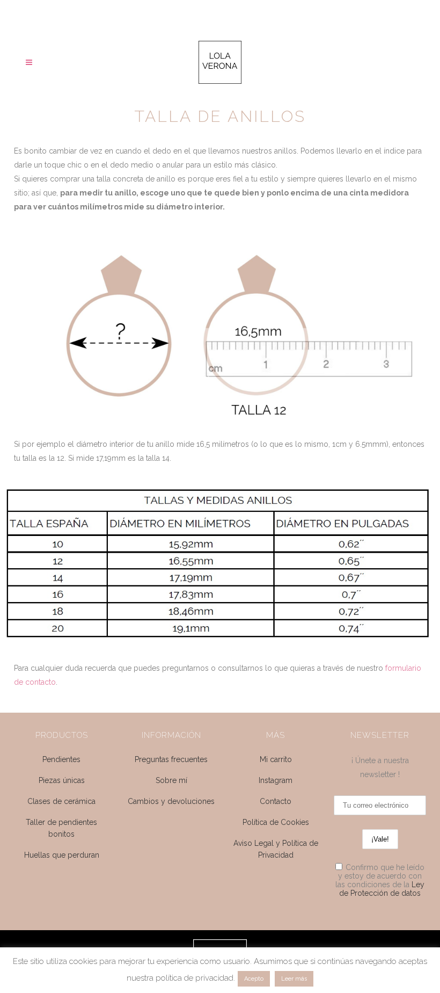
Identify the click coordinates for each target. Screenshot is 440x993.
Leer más (294, 978)
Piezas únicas (62, 780)
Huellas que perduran (61, 855)
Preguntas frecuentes (171, 759)
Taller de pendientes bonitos (61, 828)
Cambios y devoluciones (171, 801)
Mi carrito (276, 759)
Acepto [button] (253, 978)
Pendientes (61, 759)
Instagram (275, 780)
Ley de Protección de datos (381, 888)
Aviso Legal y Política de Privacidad (275, 849)
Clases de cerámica (61, 801)
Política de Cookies (276, 822)
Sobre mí (171, 780)
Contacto (275, 801)
